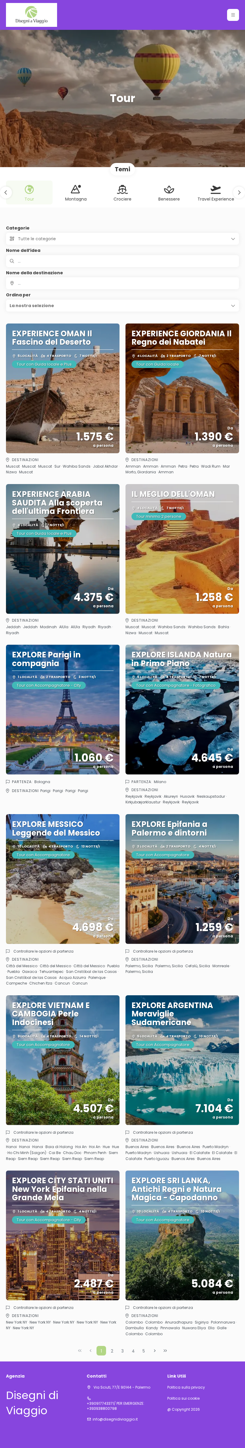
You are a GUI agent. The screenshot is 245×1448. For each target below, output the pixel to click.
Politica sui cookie (183, 1398)
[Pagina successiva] (155, 1350)
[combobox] (122, 283)
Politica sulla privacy (186, 1387)
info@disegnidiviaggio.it (115, 1419)
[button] (233, 15)
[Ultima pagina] (165, 1350)
